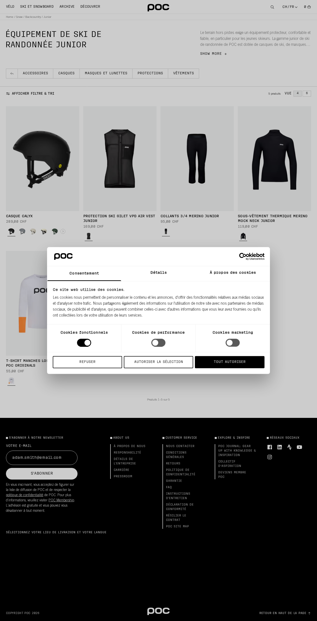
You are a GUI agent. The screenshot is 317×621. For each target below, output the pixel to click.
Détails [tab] (158, 273)
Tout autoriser (230, 362)
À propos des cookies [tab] (233, 273)
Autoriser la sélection (158, 362)
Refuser (87, 362)
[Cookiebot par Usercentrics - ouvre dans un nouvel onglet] (242, 256)
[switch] (158, 343)
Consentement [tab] (84, 273)
